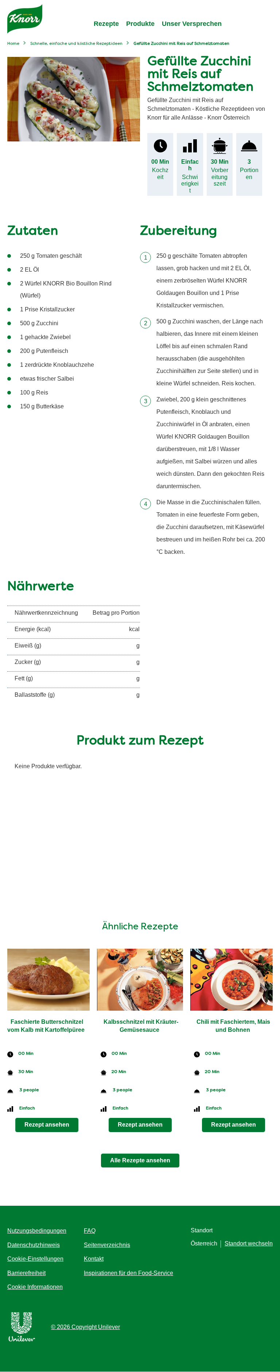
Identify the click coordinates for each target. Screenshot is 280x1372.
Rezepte (106, 23)
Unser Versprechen (192, 23)
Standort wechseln (249, 1243)
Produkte (140, 23)
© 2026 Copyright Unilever (85, 1327)
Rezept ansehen (46, 1125)
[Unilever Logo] (21, 1340)
